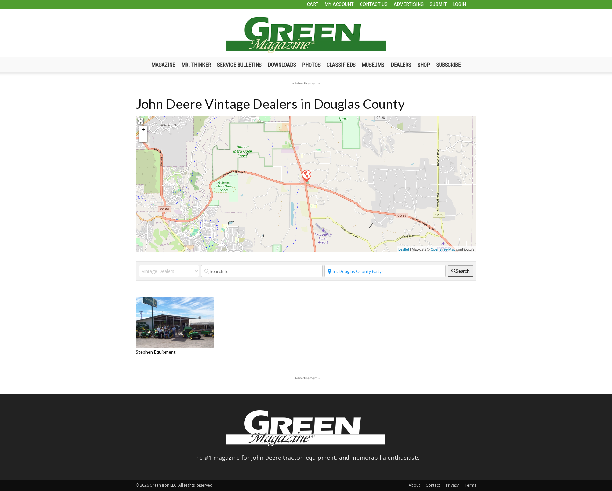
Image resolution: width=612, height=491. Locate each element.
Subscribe (448, 65)
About (414, 485)
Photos (311, 65)
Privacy (452, 485)
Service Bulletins (239, 65)
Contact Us (374, 4)
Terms (470, 485)
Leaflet (403, 249)
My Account (339, 4)
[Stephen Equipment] (306, 176)
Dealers (401, 65)
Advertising (409, 4)
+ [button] (143, 129)
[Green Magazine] (306, 35)
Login (459, 4)
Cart (312, 4)
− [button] (143, 138)
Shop (424, 65)
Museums (373, 65)
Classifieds (341, 65)
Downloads (282, 65)
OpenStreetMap (443, 249)
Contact (433, 485)
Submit (438, 4)
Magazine (163, 65)
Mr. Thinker (196, 65)
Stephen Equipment (156, 352)
